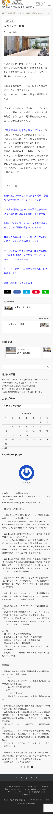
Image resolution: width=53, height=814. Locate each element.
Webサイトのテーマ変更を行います (17, 379)
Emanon (31, 803)
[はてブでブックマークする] (26, 292)
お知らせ (9, 21)
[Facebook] (25, 767)
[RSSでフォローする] (36, 778)
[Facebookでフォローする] (21, 778)
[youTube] (32, 767)
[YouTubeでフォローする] (31, 778)
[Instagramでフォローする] (26, 778)
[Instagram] (28, 767)
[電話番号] (43, 4)
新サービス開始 (8, 389)
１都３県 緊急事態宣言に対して (15, 392)
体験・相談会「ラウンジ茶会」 (19, 282)
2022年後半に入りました (13, 382)
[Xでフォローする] (17, 778)
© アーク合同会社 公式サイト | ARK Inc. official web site (26, 800)
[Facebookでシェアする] (17, 292)
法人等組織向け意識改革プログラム (23, 130)
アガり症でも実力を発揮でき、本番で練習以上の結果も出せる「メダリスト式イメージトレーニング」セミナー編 (25, 255)
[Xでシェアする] (7, 292)
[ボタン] (37, 5)
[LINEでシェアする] (45, 292)
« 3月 (4, 448)
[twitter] (21, 767)
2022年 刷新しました (11, 386)
